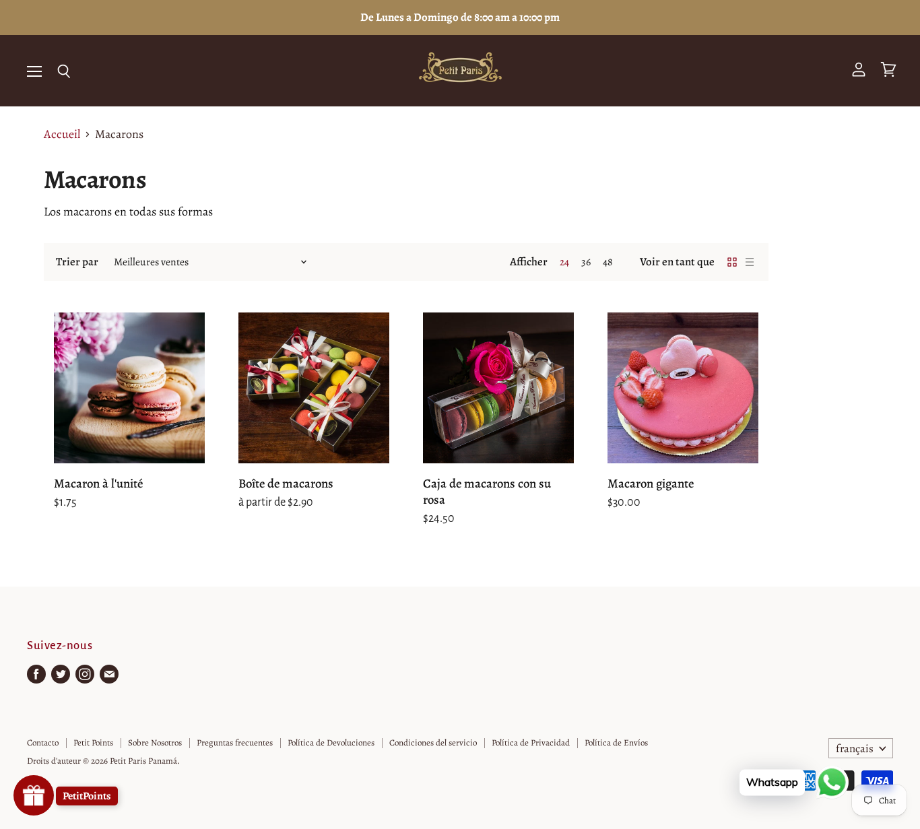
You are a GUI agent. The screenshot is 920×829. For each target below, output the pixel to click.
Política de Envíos (616, 742)
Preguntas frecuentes (235, 742)
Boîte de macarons (285, 483)
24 (564, 262)
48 (608, 262)
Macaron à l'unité (98, 483)
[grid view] (732, 262)
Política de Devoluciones (331, 742)
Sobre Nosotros (155, 742)
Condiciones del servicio (433, 742)
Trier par (77, 261)
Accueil (62, 134)
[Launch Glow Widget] (33, 795)
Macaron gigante (650, 483)
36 (586, 262)
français (855, 748)
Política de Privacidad (531, 742)
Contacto (43, 742)
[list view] (749, 262)
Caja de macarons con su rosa (487, 491)
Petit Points (93, 742)
